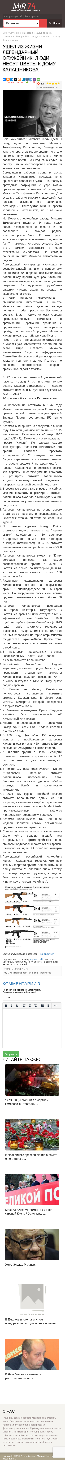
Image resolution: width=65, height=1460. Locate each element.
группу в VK (36, 959)
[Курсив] (11, 1005)
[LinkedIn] (23, 79)
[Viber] (34, 79)
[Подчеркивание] (17, 1005)
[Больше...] (55, 1005)
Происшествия (24, 32)
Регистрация (32, 16)
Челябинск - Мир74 (34, 1456)
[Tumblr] (27, 79)
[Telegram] (30, 79)
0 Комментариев (17, 972)
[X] (15, 79)
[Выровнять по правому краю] (35, 1005)
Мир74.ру (8, 32)
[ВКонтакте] (4, 79)
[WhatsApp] (38, 79)
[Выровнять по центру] (29, 1005)
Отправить (11, 1054)
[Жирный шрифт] (6, 1005)
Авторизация (12, 16)
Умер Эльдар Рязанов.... (21, 1264)
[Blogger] (19, 79)
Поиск (56, 23)
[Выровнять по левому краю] (24, 1005)
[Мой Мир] (11, 79)
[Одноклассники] (8, 79)
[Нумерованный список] (48, 1005)
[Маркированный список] (42, 1005)
